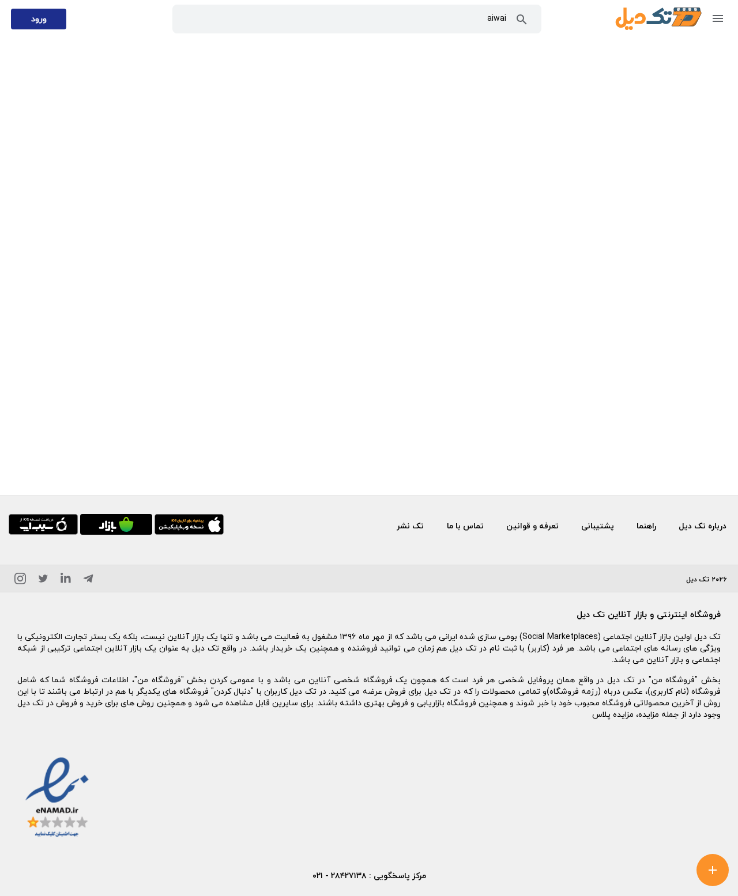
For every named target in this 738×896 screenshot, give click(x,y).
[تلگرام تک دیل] (88, 580)
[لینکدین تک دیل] (66, 580)
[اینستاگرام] (20, 580)
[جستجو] (522, 21)
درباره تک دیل (702, 526)
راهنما (646, 526)
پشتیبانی (597, 526)
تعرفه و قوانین (532, 526)
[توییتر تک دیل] (43, 580)
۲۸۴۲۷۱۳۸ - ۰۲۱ (339, 875)
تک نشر (410, 526)
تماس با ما (465, 526)
